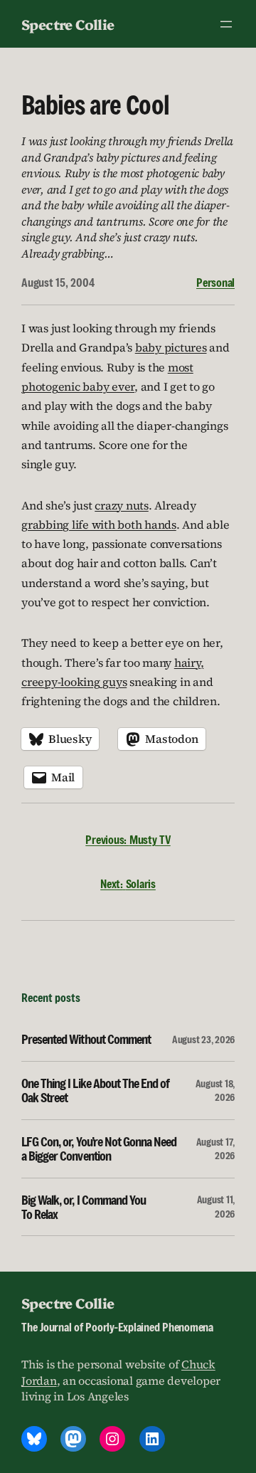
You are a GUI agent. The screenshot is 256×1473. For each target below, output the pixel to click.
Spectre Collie (67, 23)
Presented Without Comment (86, 1039)
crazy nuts (122, 505)
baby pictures (171, 347)
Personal (215, 282)
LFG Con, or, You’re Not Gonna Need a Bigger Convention (98, 1148)
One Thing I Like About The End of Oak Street (95, 1090)
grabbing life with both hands (98, 524)
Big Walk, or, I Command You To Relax (83, 1207)
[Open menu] (226, 24)
